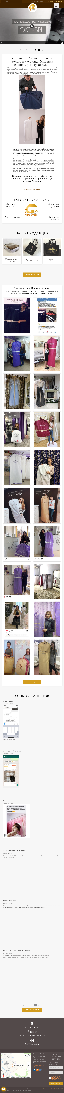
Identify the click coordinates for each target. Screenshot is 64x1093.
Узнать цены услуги (32, 682)
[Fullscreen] (62, 43)
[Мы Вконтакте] (40, 1070)
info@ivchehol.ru (38, 1067)
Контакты (28, 1090)
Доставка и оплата (18, 1090)
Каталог (16, 1089)
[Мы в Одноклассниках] (37, 1070)
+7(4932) (55, 1)
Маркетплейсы (25, 1089)
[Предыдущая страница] (23, 1005)
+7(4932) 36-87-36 (38, 1065)
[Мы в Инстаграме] (34, 1070)
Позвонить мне (56, 1083)
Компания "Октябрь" (50, 1089)
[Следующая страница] (41, 1005)
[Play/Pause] (1, 42)
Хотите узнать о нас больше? (32, 189)
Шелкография (6, 1090)
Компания (10, 1089)
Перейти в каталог (32, 274)
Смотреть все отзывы (32, 1010)
